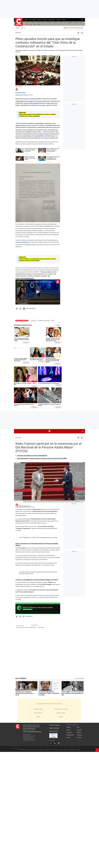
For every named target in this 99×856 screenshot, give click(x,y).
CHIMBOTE (39, 22)
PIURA (27, 24)
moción (52, 320)
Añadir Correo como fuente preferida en (73, 27)
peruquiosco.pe (73, 746)
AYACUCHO (33, 22)
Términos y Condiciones (54, 721)
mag (79, 746)
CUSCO (43, 22)
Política (26, 19)
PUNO (31, 24)
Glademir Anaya (20, 92)
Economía (44, 19)
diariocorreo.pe (63, 746)
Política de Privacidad (54, 724)
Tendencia (58, 19)
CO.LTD (48, 226)
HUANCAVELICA (49, 22)
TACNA (34, 24)
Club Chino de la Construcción (43, 320)
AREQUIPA (28, 22)
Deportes (39, 19)
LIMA (81, 22)
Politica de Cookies (53, 727)
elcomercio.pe (22, 746)
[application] (37, 292)
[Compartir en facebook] (78, 33)
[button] (38, 292)
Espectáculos (51, 19)
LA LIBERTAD (69, 22)
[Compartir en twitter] (82, 33)
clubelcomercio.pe (32, 746)
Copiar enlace (32, 308)
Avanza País (33, 320)
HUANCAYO (55, 22)
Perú (30, 19)
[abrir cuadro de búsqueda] (82, 20)
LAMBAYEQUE (75, 22)
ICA (65, 22)
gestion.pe (41, 746)
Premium (79, 734)
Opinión (79, 729)
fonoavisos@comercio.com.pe (34, 728)
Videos (64, 19)
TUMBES (38, 24)
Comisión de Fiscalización (22, 242)
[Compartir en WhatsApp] (24, 308)
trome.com (55, 746)
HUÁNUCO (61, 22)
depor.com (48, 746)
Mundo (34, 19)
